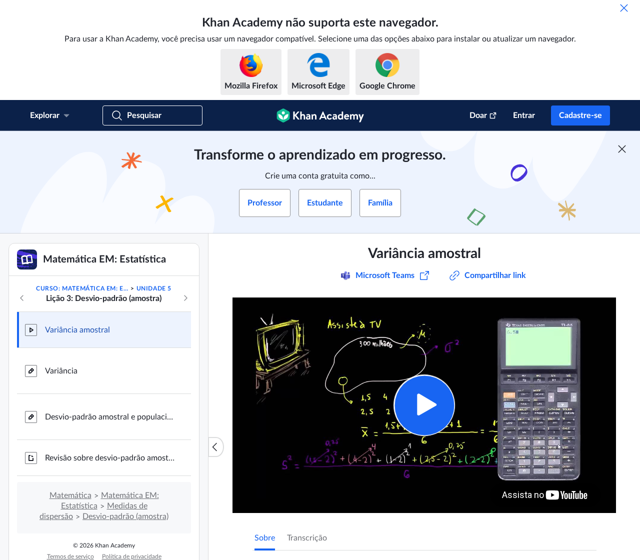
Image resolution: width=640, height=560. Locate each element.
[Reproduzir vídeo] (424, 405)
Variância (61, 371)
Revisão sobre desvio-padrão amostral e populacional (110, 458)
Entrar (524, 116)
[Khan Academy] (320, 115)
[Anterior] (22, 298)
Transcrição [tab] (307, 538)
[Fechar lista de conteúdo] (216, 447)
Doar (478, 116)
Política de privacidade (132, 557)
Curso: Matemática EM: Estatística (82, 289)
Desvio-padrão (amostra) (125, 516)
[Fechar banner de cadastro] (622, 149)
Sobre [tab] (264, 538)
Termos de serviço (70, 557)
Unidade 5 (154, 289)
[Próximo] (186, 298)
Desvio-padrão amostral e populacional (110, 417)
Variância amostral (77, 330)
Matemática (71, 496)
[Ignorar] (624, 8)
